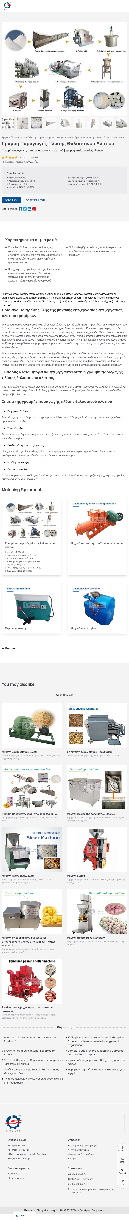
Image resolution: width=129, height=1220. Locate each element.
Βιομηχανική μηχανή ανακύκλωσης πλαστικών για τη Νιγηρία (96, 1071)
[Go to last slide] (6, 123)
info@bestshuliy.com (81, 1179)
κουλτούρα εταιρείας (19, 1149)
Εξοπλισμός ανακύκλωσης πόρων (27, 137)
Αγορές (72, 1158)
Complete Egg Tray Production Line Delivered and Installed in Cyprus (95, 1052)
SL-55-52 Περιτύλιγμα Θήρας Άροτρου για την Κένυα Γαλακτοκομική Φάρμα (34, 1062)
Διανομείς (14, 1173)
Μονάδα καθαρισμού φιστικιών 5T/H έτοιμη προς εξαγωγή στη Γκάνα (31, 1071)
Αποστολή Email (35, 200)
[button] (22, 123)
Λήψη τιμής (11, 200)
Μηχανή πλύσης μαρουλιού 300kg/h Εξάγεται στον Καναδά (96, 1062)
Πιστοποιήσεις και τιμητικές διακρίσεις (27, 1154)
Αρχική (5, 137)
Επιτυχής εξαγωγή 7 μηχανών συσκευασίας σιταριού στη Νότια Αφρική (33, 1081)
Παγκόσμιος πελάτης (19, 1158)
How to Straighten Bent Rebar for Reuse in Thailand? (30, 1039)
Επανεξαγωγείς (16, 1178)
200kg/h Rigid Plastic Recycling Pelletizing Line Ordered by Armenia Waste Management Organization (95, 1041)
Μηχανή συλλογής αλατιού (60, 137)
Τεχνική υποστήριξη (79, 1149)
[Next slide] (122, 123)
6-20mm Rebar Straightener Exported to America (29, 1052)
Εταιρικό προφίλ (17, 1145)
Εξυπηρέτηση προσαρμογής (83, 1145)
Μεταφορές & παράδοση (81, 1154)
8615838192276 (78, 1174)
